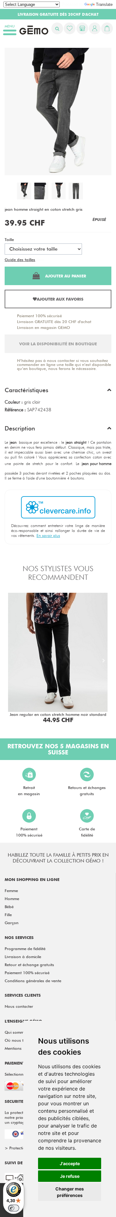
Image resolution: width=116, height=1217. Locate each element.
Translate (104, 4)
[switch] (13, 1208)
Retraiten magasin (29, 790)
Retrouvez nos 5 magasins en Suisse (58, 749)
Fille (8, 914)
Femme (11, 890)
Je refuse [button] (69, 1176)
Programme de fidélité (25, 948)
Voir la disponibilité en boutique (58, 343)
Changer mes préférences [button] (69, 1192)
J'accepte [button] (70, 1163)
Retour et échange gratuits (29, 964)
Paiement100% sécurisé (29, 831)
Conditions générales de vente (33, 980)
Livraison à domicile (23, 956)
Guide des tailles (20, 259)
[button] (58, 391)
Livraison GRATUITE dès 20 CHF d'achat (54, 321)
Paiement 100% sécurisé (39, 315)
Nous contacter (19, 1006)
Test (40, 259)
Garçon (12, 922)
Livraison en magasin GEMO (43, 327)
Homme (12, 898)
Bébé (9, 906)
